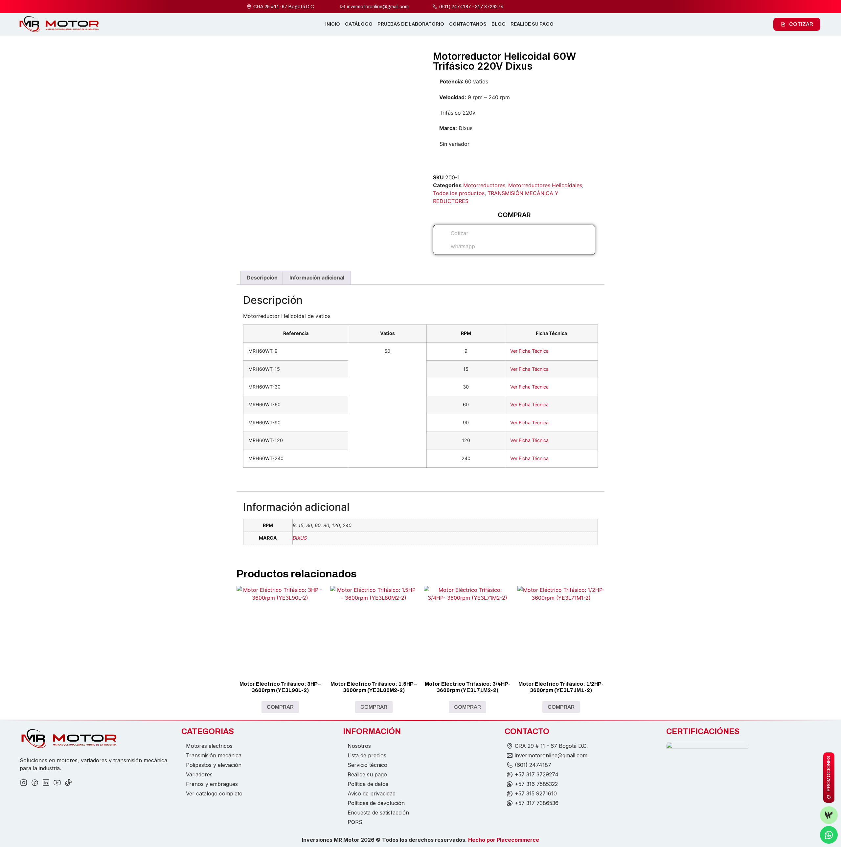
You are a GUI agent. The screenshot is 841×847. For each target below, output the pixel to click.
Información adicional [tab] (316, 277)
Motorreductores (484, 185)
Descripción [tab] (262, 277)
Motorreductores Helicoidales (545, 185)
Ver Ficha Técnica (529, 351)
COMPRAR (280, 707)
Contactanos (468, 24)
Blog (498, 24)
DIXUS (300, 538)
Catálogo (359, 24)
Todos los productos (459, 193)
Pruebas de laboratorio (410, 24)
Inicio (332, 24)
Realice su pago (532, 24)
